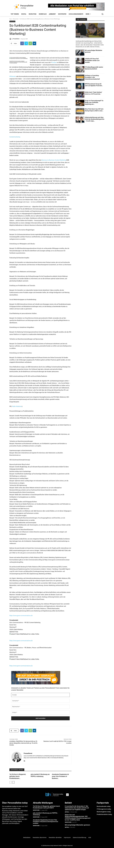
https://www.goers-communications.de (21, 615)
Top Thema (78, 80)
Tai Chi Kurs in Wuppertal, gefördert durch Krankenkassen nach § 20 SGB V (46, 807)
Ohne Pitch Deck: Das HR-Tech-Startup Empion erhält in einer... (94, 110)
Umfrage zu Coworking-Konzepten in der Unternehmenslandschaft (92, 77)
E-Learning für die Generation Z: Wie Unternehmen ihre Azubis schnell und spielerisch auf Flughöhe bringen (77, 807)
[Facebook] (22, 43)
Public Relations (17, 406)
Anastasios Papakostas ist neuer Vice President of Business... (60, 776)
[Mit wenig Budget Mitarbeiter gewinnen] (80, 52)
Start (10, 19)
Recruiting (78, 113)
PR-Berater (12, 76)
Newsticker (16, 19)
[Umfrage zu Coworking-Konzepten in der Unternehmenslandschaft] (80, 78)
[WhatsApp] (30, 43)
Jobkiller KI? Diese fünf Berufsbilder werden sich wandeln (92, 60)
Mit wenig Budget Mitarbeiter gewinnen (77, 825)
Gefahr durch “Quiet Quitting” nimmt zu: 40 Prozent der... (93, 93)
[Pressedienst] (10, 39)
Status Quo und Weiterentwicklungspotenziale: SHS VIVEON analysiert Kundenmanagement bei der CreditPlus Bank (77, 817)
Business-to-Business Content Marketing (54, 160)
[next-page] (13, 782)
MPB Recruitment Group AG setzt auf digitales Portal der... (94, 84)
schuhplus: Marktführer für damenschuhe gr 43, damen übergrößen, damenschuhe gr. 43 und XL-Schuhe (23, 743)
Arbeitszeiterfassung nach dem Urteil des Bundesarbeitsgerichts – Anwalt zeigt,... (94, 119)
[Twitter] (26, 43)
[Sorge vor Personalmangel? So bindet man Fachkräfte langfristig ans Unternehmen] (80, 103)
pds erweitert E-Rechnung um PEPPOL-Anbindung (45, 814)
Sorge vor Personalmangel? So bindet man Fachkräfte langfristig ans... (94, 102)
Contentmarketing (14, 137)
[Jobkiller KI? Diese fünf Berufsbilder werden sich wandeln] (80, 61)
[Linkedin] (34, 43)
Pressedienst (16, 38)
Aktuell (77, 36)
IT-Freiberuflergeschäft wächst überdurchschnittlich (94, 68)
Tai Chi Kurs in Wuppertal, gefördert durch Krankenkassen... (17, 776)
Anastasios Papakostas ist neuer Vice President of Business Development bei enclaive (45, 821)
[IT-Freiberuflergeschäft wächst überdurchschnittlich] (80, 69)
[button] (102, 14)
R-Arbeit (54, 62)
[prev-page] (10, 782)
